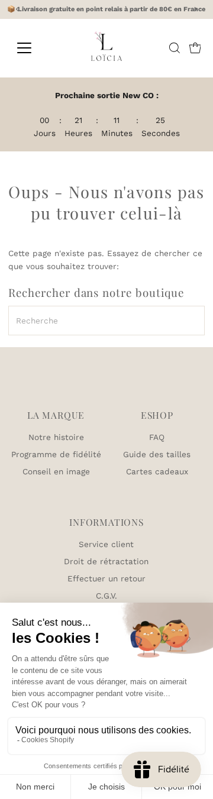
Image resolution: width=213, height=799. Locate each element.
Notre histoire (56, 437)
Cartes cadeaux (157, 471)
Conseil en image (56, 471)
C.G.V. (106, 595)
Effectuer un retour (106, 578)
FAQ (156, 437)
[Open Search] (174, 48)
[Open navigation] (31, 48)
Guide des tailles (157, 454)
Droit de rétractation (106, 561)
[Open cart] (195, 48)
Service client (106, 544)
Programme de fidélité (56, 454)
